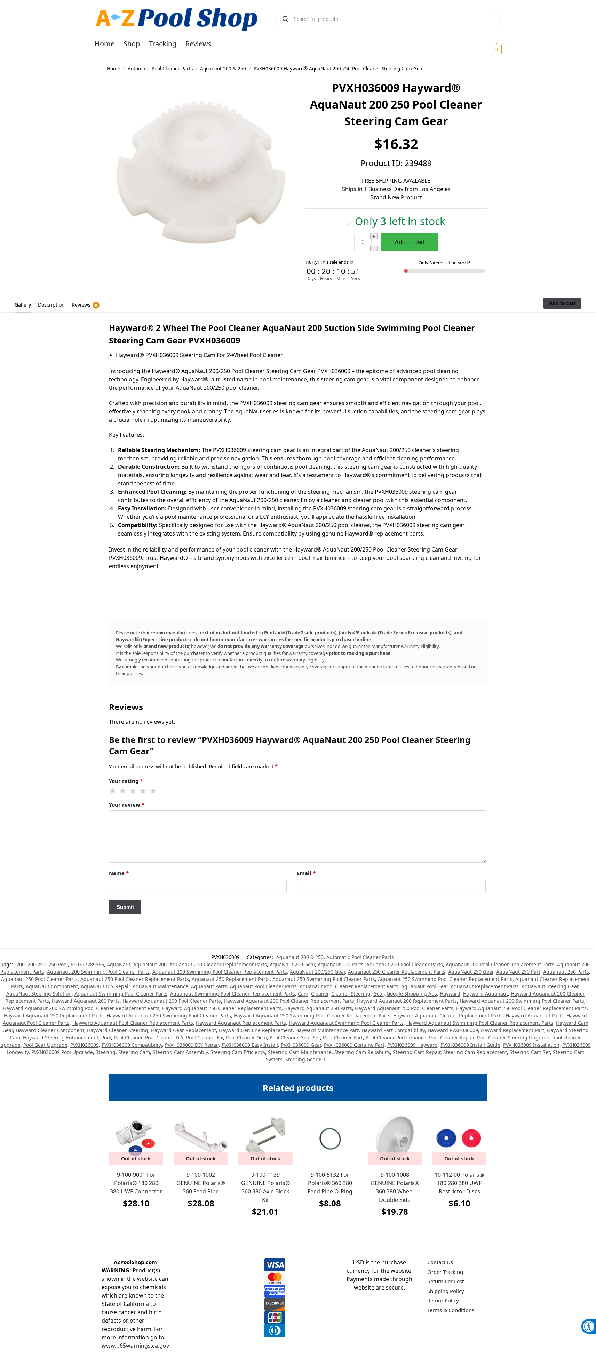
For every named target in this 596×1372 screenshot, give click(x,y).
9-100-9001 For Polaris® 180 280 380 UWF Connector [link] (136, 1183)
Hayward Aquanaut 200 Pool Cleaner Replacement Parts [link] (289, 1001)
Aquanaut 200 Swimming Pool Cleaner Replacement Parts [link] (219, 971)
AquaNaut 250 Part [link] (518, 971)
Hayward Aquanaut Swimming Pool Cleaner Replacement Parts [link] (479, 1023)
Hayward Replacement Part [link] (512, 1030)
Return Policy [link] (443, 1300)
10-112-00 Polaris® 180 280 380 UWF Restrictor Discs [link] (459, 1183)
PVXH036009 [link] (84, 1044)
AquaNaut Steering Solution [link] (39, 993)
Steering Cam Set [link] (530, 1052)
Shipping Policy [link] (445, 1290)
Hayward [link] (450, 993)
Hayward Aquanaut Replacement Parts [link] (241, 1023)
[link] (588, 1326)
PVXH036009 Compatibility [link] (132, 1044)
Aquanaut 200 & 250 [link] (223, 68)
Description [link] (51, 304)
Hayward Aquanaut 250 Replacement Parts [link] (54, 1015)
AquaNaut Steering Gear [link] (550, 986)
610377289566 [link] (87, 964)
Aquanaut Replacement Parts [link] (485, 986)
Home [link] (113, 68)
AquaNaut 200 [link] (150, 964)
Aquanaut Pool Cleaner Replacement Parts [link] (349, 986)
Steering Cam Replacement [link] (475, 1052)
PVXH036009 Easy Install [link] (250, 1044)
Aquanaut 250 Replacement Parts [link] (231, 979)
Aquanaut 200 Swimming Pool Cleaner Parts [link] (98, 971)
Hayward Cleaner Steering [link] (117, 1030)
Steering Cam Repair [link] (416, 1052)
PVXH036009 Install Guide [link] (470, 1044)
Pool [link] (106, 1037)
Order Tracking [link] (445, 1271)
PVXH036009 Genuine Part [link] (354, 1044)
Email (306, 873)
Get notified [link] (136, 1220)
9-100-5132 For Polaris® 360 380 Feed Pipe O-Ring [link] (330, 1183)
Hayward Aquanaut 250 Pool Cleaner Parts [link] (404, 1008)
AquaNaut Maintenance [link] (160, 986)
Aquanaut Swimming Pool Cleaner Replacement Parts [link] (232, 993)
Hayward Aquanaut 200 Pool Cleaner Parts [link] (171, 1001)
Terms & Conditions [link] (450, 1310)
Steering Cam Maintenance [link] (300, 1052)
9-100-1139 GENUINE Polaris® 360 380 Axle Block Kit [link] (265, 1187)
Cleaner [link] (319, 993)
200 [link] (20, 964)
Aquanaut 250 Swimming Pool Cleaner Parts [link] (323, 979)
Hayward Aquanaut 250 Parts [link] (318, 1008)
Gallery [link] (23, 304)
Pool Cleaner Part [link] (343, 1037)
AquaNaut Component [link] (52, 986)
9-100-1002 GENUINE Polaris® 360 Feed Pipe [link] (200, 1183)
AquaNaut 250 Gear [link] (470, 971)
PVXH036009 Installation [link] (531, 1044)
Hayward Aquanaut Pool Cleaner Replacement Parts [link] (132, 1023)
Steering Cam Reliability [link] (362, 1052)
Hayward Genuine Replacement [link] (256, 1030)
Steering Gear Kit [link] (305, 1059)
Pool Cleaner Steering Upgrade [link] (513, 1037)
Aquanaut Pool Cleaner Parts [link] (263, 986)
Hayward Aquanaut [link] (485, 993)
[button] (488, 49)
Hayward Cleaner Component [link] (50, 1030)
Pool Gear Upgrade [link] (45, 1044)
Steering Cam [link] (134, 1052)
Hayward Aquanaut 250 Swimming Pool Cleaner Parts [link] (168, 1015)
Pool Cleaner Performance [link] (396, 1037)
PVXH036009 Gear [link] (301, 1044)
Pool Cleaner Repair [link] (451, 1037)
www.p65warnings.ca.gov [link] (135, 1345)
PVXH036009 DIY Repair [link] (192, 1044)
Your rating (126, 780)
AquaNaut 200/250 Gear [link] (317, 971)
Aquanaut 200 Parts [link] (341, 964)
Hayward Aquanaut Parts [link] (535, 1015)
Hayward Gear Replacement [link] (183, 1030)
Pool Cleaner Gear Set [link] (295, 1037)
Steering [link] (106, 1052)
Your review (126, 804)
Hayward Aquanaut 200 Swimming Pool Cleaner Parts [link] (522, 1001)
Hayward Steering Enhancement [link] (60, 1037)
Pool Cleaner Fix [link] (204, 1037)
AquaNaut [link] (118, 964)
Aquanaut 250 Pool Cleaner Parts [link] (39, 979)
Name (119, 873)
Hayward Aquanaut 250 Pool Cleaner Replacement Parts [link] (521, 1008)
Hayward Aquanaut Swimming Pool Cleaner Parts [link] (346, 1023)
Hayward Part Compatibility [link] (393, 1030)
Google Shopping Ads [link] (412, 993)
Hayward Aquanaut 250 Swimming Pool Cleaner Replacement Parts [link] (312, 1015)
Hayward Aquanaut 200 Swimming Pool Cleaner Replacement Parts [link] (81, 1008)
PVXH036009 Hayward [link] (412, 1044)
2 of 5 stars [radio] (123, 791)
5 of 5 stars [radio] (153, 791)
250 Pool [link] (58, 964)
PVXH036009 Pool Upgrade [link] (62, 1052)
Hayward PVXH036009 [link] (453, 1030)
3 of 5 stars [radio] (133, 791)
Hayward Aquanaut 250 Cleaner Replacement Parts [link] (221, 1008)
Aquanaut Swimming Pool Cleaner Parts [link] (120, 993)
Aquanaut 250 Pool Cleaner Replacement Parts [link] (134, 979)
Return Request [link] (445, 1281)
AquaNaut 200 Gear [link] (292, 964)
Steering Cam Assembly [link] (180, 1052)
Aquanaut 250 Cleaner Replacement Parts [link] (396, 971)
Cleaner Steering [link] (351, 993)
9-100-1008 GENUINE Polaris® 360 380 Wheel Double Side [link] (395, 1187)
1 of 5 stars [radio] (113, 791)
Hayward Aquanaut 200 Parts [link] (86, 1001)
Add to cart (410, 242)
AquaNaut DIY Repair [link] (105, 986)
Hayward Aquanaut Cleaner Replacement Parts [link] (448, 1015)
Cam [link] (303, 993)
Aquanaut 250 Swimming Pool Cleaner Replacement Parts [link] (445, 979)
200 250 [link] (36, 964)
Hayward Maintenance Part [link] (327, 1030)
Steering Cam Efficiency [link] (237, 1052)
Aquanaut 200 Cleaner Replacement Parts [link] (218, 964)
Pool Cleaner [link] (128, 1037)
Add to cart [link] (330, 1220)
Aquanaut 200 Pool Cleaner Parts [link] (404, 964)
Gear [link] (378, 993)
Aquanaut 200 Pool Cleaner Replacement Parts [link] (500, 964)
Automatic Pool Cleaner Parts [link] (160, 68)
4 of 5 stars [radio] (143, 791)
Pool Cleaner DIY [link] (164, 1037)
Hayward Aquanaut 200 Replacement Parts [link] (407, 1001)
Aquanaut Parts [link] (209, 986)
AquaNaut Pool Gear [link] (424, 986)
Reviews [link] (84, 304)
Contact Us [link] (440, 1262)
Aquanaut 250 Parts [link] (566, 971)
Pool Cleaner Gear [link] (246, 1037)
